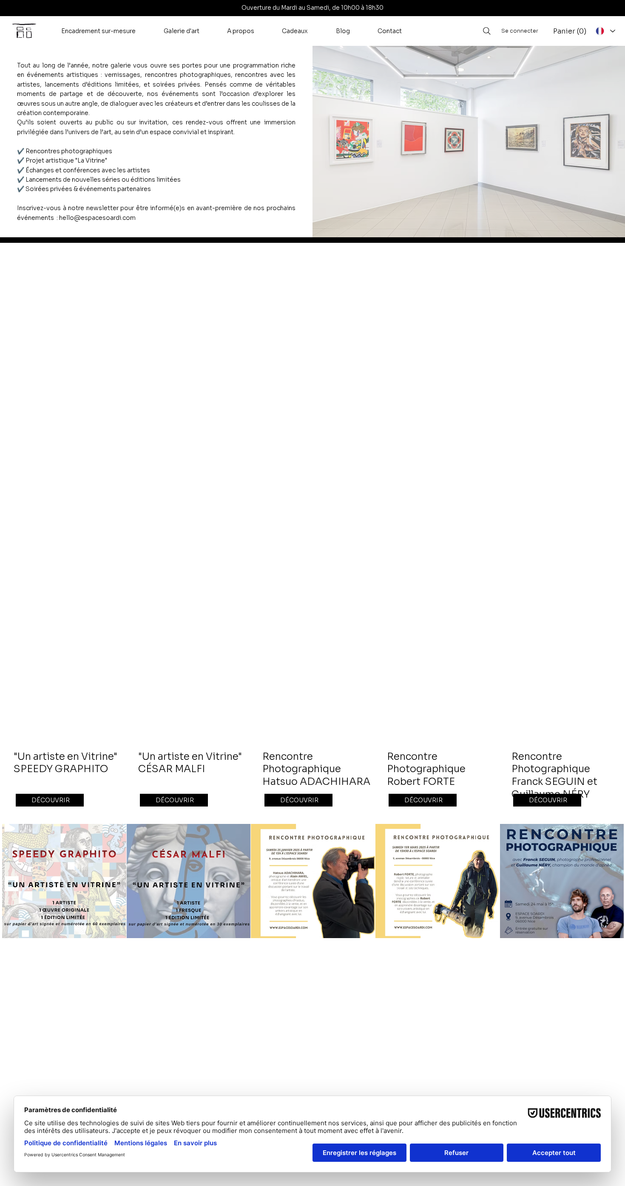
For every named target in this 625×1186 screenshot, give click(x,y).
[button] (98, 31)
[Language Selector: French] (605, 31)
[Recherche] (487, 31)
